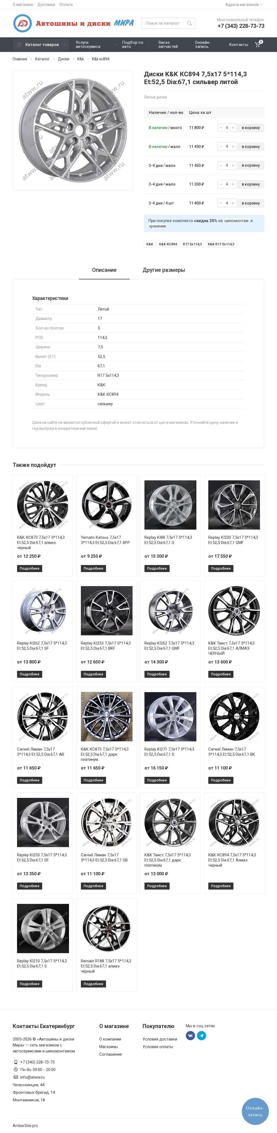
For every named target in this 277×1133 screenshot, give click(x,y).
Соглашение (110, 1054)
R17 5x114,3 (192, 244)
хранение (157, 226)
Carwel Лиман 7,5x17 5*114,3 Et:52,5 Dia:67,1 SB (104, 858)
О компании (110, 1039)
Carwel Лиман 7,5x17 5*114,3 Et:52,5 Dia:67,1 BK (231, 752)
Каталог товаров (42, 44)
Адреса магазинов (242, 4)
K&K (149, 244)
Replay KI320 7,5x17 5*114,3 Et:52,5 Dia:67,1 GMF (233, 540)
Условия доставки (160, 1039)
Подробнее (29, 568)
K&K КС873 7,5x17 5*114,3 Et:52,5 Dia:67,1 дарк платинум (104, 754)
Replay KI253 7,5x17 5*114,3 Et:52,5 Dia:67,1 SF (42, 858)
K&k (80, 59)
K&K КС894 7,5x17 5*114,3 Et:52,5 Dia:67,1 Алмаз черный (232, 860)
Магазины (108, 1046)
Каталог (42, 59)
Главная (20, 59)
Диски (63, 59)
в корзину (251, 127)
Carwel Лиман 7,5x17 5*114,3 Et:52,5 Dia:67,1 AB (40, 752)
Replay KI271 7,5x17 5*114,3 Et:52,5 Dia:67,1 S (169, 752)
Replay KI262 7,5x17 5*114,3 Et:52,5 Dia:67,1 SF (42, 646)
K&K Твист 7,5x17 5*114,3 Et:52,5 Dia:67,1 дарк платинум (167, 860)
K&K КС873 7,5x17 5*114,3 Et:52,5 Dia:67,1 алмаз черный (41, 542)
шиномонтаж (237, 220)
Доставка (46, 4)
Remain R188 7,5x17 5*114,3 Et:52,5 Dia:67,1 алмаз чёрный (106, 966)
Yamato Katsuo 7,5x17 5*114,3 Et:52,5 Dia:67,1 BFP (105, 540)
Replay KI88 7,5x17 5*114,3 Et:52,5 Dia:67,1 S (168, 540)
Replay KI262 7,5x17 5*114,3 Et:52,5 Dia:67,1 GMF (169, 646)
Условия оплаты (158, 1046)
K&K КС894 (168, 244)
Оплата (66, 4)
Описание (104, 270)
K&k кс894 (101, 59)
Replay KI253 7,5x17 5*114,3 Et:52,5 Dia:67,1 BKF (106, 646)
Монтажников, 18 (29, 1100)
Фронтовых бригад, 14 (34, 1092)
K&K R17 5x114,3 (221, 244)
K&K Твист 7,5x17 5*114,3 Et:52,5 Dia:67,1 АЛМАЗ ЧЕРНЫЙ (231, 648)
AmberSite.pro (25, 1126)
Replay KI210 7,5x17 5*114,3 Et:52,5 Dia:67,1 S (42, 964)
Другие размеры (164, 270)
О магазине (23, 4)
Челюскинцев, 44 (28, 1084)
